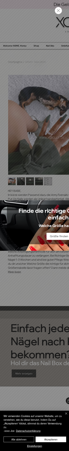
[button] (58, 10)
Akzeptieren (51, 439)
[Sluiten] (64, 415)
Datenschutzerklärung (28, 431)
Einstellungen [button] (34, 446)
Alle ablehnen (19, 439)
